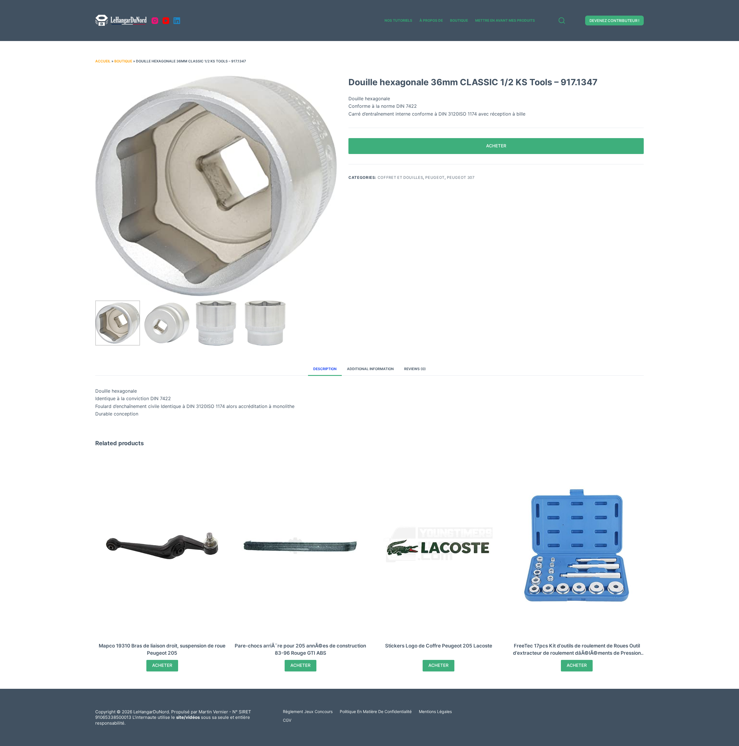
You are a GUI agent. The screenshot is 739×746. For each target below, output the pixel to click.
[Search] (562, 20)
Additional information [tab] (370, 369)
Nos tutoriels (398, 20)
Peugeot (435, 177)
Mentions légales (435, 711)
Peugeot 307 (461, 177)
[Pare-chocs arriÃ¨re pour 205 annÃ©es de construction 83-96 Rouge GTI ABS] (300, 545)
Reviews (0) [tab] (415, 369)
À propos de (431, 20)
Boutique (459, 20)
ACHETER (496, 146)
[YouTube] (166, 20)
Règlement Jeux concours (308, 711)
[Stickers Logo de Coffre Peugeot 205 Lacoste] (439, 545)
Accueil (103, 61)
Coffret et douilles (400, 177)
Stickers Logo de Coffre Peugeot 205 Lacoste (438, 646)
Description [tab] (325, 369)
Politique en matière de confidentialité (376, 711)
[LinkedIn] (176, 20)
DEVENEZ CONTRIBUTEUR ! (614, 20)
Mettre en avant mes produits (505, 20)
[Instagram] (155, 20)
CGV (287, 720)
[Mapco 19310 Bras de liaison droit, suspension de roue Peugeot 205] (162, 545)
